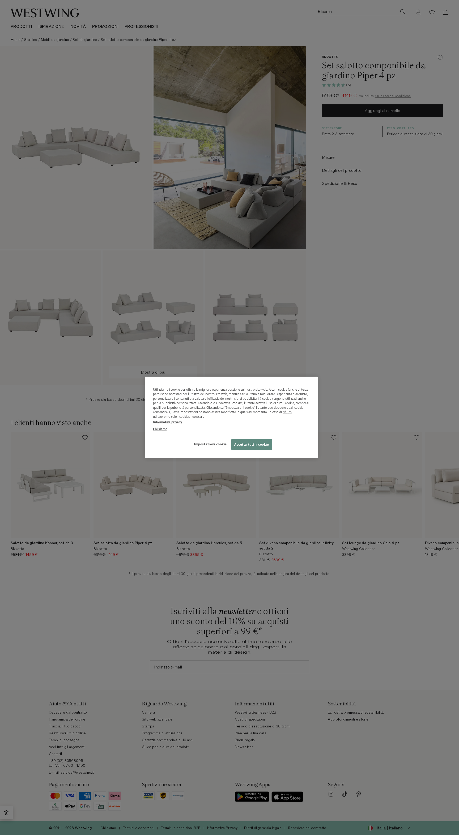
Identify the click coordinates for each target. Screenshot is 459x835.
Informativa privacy (167, 422)
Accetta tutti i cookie (251, 444)
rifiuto (287, 412)
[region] (231, 417)
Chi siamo (160, 429)
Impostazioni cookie (210, 444)
